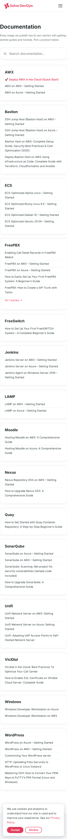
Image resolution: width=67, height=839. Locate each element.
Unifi (9, 606)
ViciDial (11, 659)
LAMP (10, 396)
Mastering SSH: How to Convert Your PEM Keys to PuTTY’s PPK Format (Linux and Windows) (31, 777)
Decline (33, 830)
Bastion (11, 112)
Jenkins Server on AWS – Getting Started (31, 360)
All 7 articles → (13, 300)
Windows (13, 702)
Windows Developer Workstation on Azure (32, 709)
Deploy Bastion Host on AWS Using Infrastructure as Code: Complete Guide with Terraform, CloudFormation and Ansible (33, 161)
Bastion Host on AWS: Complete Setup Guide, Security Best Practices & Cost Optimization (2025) (29, 146)
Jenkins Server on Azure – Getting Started (31, 366)
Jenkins (11, 352)
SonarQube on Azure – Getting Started (29, 553)
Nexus (10, 472)
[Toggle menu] (60, 5)
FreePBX (12, 245)
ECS (8, 185)
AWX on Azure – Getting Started (25, 92)
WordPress (14, 735)
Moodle (11, 430)
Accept (15, 830)
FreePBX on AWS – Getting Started (27, 263)
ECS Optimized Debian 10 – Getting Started (32, 215)
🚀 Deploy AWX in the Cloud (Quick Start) (32, 79)
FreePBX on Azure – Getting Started (27, 270)
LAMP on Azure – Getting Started (25, 410)
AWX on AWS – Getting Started (24, 86)
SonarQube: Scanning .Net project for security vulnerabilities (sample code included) (29, 571)
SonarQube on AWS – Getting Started (28, 560)
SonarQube (14, 546)
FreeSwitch (14, 321)
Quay (9, 515)
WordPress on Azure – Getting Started (29, 742)
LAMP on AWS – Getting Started (25, 404)
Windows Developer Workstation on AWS (31, 715)
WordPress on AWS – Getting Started (28, 749)
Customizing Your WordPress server (28, 755)
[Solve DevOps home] (18, 6)
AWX (9, 72)
